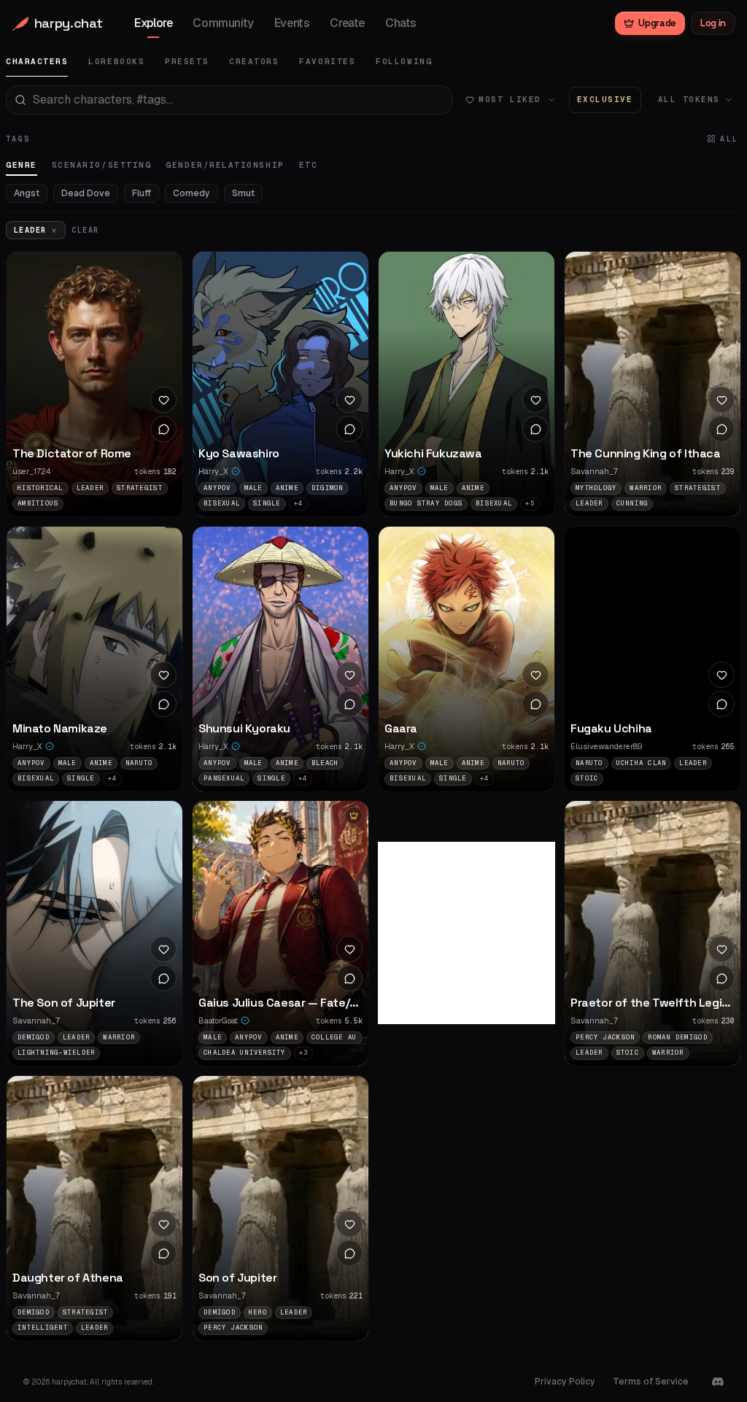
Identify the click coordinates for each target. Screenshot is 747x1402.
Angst (26, 193)
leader (30, 230)
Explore (153, 23)
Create (347, 23)
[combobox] (229, 100)
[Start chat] (163, 429)
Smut (243, 193)
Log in (713, 23)
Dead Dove (85, 193)
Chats (401, 23)
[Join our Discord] (718, 1381)
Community (223, 23)
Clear (84, 230)
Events (292, 23)
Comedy (191, 193)
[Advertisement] (487, 933)
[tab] (37, 62)
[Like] (163, 400)
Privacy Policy (565, 1381)
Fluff (141, 193)
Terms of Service (651, 1381)
